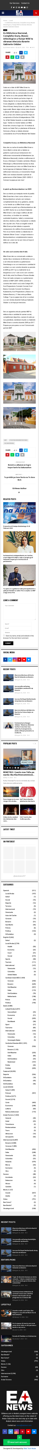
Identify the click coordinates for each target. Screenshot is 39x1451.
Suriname (8, 1168)
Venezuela (9, 912)
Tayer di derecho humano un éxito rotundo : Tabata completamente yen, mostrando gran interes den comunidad (24, 1280)
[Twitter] (10, 1431)
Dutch (5, 1006)
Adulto (7, 1196)
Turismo (8, 906)
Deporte (8, 903)
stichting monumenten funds (18, 440)
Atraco (7, 1183)
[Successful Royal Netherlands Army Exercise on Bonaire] (8, 701)
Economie (11, 1015)
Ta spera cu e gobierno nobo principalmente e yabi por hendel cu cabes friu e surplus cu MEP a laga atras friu (19, 591)
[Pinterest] (22, 1431)
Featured (6, 1071)
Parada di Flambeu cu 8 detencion (24, 1336)
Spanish (6, 890)
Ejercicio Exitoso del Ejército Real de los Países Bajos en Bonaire (25, 712)
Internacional (10, 909)
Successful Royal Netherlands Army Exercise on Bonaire (25, 700)
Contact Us (25, 3)
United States (12, 975)
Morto (5, 1190)
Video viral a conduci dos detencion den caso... (10, 819)
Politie (7, 1065)
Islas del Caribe (10, 915)
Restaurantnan (10, 1127)
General (8, 1118)
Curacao (11, 981)
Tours (7, 1130)
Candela (8, 1187)
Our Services (14, 3)
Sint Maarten (12, 987)
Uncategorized (8, 1208)
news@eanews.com (24, 1425)
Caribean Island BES (12, 978)
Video (5, 1199)
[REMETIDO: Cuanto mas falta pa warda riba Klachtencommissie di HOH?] (19, 759)
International (9, 965)
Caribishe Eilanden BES (13, 1043)
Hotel (7, 1121)
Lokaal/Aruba (10, 1009)
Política (8, 931)
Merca (7, 1165)
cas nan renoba (9, 443)
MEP (5, 440)
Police (7, 1000)
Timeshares (9, 1124)
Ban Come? (7, 1202)
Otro (7, 1171)
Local (5, 30)
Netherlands (12, 996)
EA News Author (10, 47)
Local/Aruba (9, 893)
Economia (9, 1105)
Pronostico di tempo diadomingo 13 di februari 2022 (16, 527)
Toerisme (8, 1027)
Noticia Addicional (12, 1112)
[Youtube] (28, 1431)
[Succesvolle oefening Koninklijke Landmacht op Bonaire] (8, 688)
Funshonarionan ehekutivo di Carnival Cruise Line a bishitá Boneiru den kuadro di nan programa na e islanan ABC (22, 1294)
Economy (11, 950)
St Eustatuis (7, 1077)
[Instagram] (16, 1431)
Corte (7, 1102)
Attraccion (9, 1134)
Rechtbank (11, 1021)
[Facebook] (4, 1431)
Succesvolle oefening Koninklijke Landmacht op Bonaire (24, 688)
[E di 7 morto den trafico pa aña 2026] (28, 810)
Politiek (8, 1068)
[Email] (34, 1431)
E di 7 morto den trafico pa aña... (26, 818)
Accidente (9, 1177)
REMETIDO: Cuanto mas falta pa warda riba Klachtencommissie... (18, 773)
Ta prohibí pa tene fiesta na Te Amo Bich (19, 479)
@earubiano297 (19, 876)
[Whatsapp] (19, 1437)
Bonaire (8, 922)
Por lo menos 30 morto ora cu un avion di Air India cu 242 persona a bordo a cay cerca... (24, 1325)
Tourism (8, 962)
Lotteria (8, 1109)
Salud (7, 897)
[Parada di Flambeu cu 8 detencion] (6, 1338)
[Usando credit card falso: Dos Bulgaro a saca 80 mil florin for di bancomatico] (6, 1313)
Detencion (9, 1180)
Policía (7, 928)
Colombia (11, 971)
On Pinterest (9, 841)
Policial (8, 1093)
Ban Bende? (7, 1205)
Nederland (11, 1062)
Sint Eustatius (12, 993)
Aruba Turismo (8, 1115)
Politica (8, 1096)
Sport (7, 1024)
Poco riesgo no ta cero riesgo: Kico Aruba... (11, 800)
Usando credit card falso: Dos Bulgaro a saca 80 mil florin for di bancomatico (24, 1312)
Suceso (6, 1174)
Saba (9, 990)
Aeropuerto (9, 1137)
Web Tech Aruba (30, 1448)
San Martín (9, 925)
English (6, 937)
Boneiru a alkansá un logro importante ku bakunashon (19, 466)
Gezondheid (12, 1012)
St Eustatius (9, 934)
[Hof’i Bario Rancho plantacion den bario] (28, 792)
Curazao (8, 918)
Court (9, 953)
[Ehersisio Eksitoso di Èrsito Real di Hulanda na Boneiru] (8, 677)
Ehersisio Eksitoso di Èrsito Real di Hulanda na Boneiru (24, 676)
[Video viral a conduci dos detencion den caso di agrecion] (11, 810)
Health (10, 946)
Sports (7, 959)
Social (7, 900)
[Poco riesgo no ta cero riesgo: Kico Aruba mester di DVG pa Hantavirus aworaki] (11, 792)
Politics (8, 1003)
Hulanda (8, 1162)
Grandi (7, 1193)
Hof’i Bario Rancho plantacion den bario (27, 800)
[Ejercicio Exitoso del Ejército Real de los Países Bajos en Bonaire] (8, 712)
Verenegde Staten (14, 1040)
